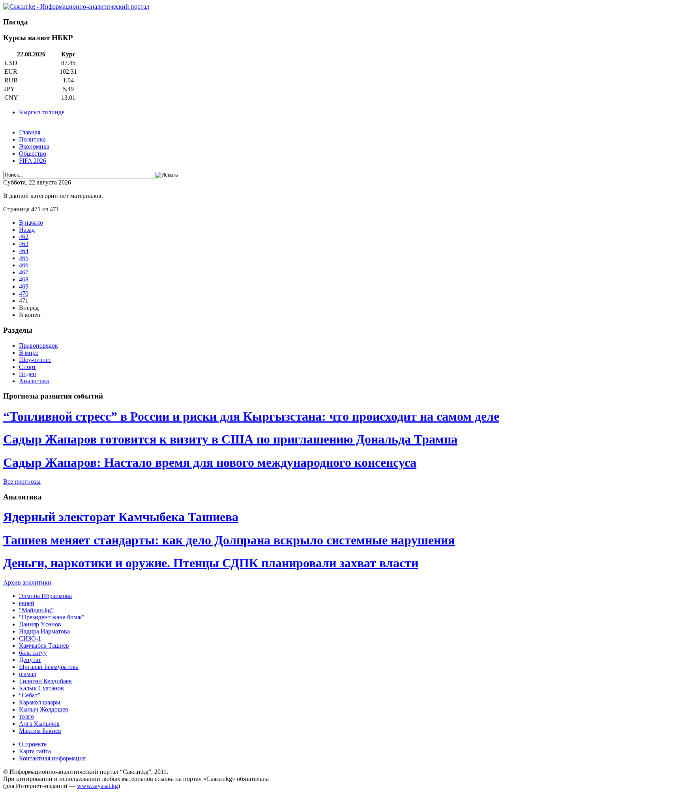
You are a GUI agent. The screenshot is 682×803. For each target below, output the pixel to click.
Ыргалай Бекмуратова (49, 666)
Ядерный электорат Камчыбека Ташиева (120, 517)
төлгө (26, 716)
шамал (27, 674)
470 (23, 293)
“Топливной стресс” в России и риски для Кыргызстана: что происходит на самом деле (251, 416)
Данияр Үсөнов (40, 624)
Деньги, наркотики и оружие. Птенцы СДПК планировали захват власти (210, 563)
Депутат (30, 659)
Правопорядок (38, 345)
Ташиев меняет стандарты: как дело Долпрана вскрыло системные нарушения (229, 540)
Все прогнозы (22, 481)
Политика (32, 139)
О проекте (33, 744)
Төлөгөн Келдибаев (45, 681)
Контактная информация (52, 758)
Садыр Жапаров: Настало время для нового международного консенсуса (209, 462)
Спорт (27, 366)
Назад (27, 229)
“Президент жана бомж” (51, 617)
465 (23, 258)
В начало (31, 222)
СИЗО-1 (30, 638)
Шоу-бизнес (35, 359)
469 (23, 286)
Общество (32, 153)
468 (23, 279)
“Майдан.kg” (36, 610)
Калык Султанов (41, 688)
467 (23, 272)
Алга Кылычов (39, 723)
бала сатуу (33, 652)
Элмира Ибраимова (45, 595)
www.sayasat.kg (97, 786)
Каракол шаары (39, 702)
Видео (27, 374)
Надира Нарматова (44, 631)
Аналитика (34, 381)
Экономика (34, 146)
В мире (28, 352)
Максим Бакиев (40, 730)
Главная (29, 132)
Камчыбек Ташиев (44, 645)
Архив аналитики (27, 582)
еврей (26, 603)
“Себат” (29, 695)
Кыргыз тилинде (41, 112)
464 (23, 251)
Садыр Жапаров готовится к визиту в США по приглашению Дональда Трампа (230, 439)
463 (23, 243)
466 (23, 265)
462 (23, 236)
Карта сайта (35, 751)
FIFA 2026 (32, 160)
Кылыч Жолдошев (43, 709)
